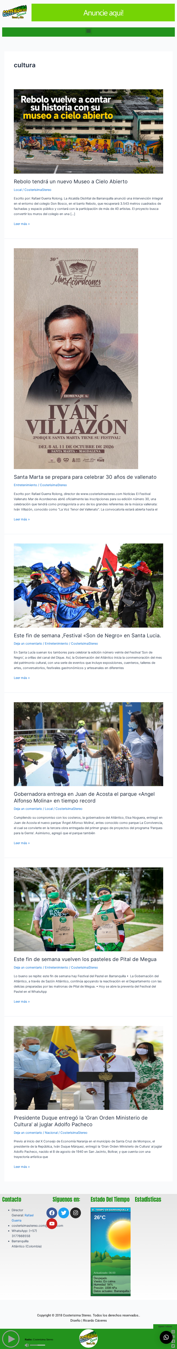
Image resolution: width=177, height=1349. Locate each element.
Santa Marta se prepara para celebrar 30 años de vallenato (85, 477)
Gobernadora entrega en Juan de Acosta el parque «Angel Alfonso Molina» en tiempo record (84, 797)
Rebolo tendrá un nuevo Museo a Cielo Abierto (71, 181)
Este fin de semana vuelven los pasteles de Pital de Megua (85, 959)
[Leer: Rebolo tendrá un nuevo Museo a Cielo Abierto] (88, 131)
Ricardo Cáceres (95, 1320)
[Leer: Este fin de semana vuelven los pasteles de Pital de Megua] (88, 909)
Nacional (51, 1133)
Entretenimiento (25, 485)
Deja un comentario (28, 643)
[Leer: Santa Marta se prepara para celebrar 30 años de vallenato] (76, 358)
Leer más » (22, 223)
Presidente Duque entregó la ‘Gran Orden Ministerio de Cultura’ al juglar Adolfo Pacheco (81, 1121)
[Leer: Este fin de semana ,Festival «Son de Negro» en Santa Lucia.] (88, 585)
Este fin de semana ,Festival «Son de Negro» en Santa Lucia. (87, 635)
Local (18, 190)
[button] (88, 31)
